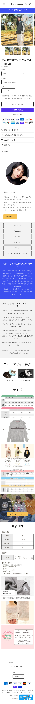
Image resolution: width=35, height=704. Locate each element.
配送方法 (4, 78)
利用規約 (10, 695)
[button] (4, 4)
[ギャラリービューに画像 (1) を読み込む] (9, 51)
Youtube (17, 231)
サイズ (3, 69)
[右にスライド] (33, 52)
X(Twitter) (17, 242)
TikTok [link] (17, 237)
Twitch (17, 248)
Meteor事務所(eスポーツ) (17, 253)
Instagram (17, 225)
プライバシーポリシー (27, 692)
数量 (2, 87)
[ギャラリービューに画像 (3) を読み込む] (26, 51)
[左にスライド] (2, 52)
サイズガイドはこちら (17, 514)
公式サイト (10, 217)
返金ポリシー (16, 692)
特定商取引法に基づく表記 (18, 698)
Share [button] (6, 151)
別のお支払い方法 (17, 114)
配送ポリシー (17, 695)
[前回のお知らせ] (3, 10)
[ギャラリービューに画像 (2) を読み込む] (17, 51)
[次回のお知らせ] (31, 10)
